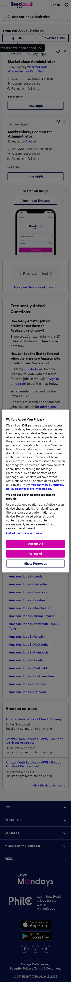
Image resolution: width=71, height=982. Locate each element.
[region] (35, 491)
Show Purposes (35, 563)
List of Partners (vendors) (24, 533)
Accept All (35, 544)
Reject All (36, 554)
